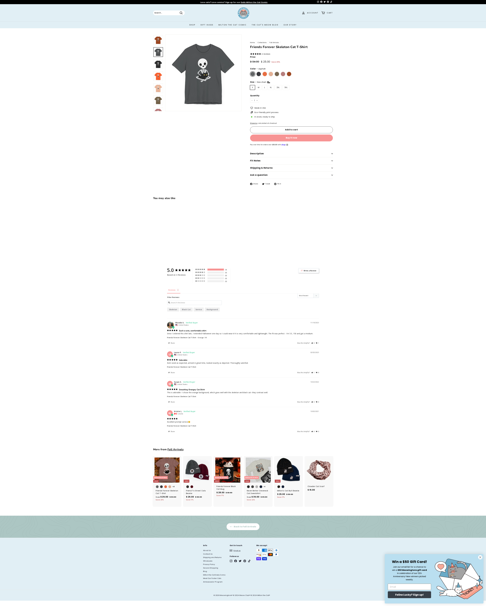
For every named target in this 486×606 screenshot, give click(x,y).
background (212, 309)
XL (271, 87)
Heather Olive (276, 74)
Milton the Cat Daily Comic (214, 575)
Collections (262, 43)
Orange (264, 74)
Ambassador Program (212, 582)
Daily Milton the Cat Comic (254, 2)
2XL (278, 87)
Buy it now (291, 137)
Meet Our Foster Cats (212, 578)
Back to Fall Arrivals (244, 526)
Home (252, 43)
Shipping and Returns (212, 557)
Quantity (254, 95)
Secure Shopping (210, 568)
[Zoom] (203, 73)
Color (258, 68)
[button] (313, 343)
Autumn (289, 74)
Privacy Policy (209, 564)
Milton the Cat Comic (232, 25)
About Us (207, 550)
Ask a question (259, 174)
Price (253, 57)
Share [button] (172, 343)
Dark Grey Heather (258, 74)
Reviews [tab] (171, 290)
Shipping (253, 123)
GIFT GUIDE (206, 25)
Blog (205, 571)
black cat (186, 309)
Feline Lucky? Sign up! (409, 594)
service (199, 309)
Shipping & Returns (261, 167)
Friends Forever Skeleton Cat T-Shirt (181, 337)
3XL (286, 87)
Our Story (290, 25)
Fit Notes (255, 160)
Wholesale (207, 561)
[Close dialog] (480, 557)
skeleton (173, 309)
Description (257, 153)
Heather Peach (270, 74)
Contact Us (208, 554)
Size (258, 82)
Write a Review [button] (310, 270)
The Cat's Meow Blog (265, 25)
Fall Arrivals (274, 43)
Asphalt (252, 74)
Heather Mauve (283, 74)
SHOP (192, 25)
